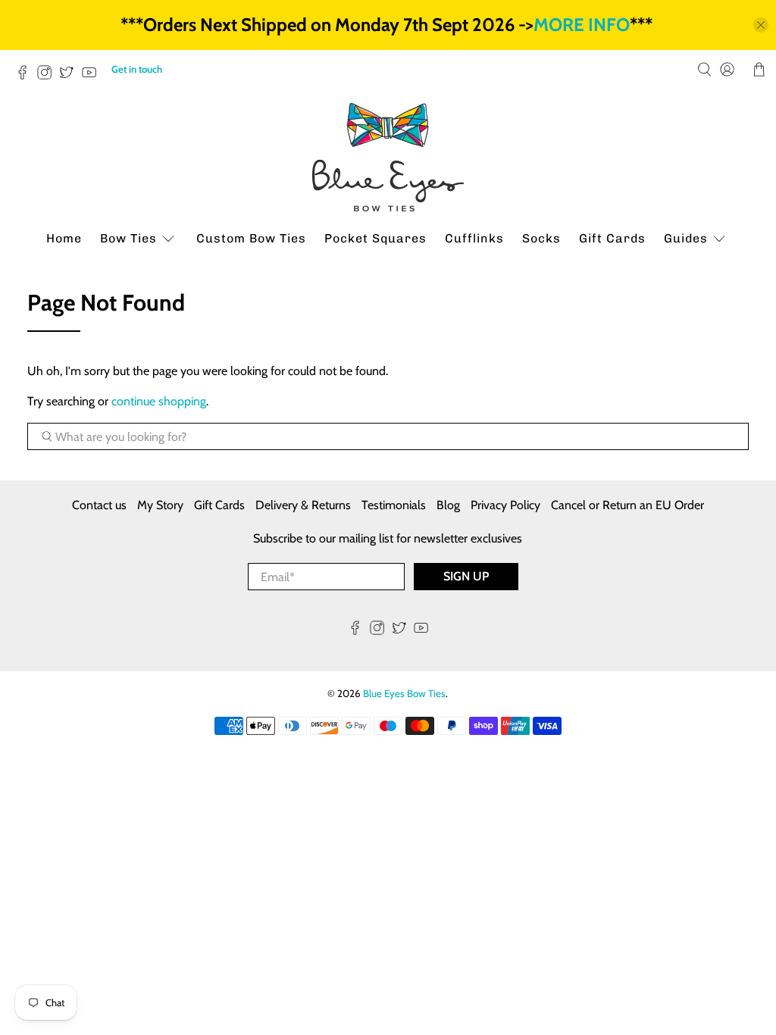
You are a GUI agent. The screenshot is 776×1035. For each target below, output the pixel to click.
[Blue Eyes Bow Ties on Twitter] (70, 76)
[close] (760, 25)
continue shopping (158, 401)
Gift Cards (612, 238)
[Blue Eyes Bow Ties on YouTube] (93, 76)
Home (64, 238)
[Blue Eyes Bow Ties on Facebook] (26, 76)
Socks (541, 238)
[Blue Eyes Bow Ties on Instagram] (48, 76)
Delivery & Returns (303, 505)
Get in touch (136, 69)
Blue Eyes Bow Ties (404, 693)
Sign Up (466, 576)
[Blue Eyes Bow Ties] (388, 157)
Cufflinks (474, 238)
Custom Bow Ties (251, 238)
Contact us (99, 505)
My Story (160, 505)
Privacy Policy (505, 505)
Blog (448, 505)
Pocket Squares (375, 238)
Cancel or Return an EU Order (627, 505)
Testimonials (393, 505)
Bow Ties (128, 238)
